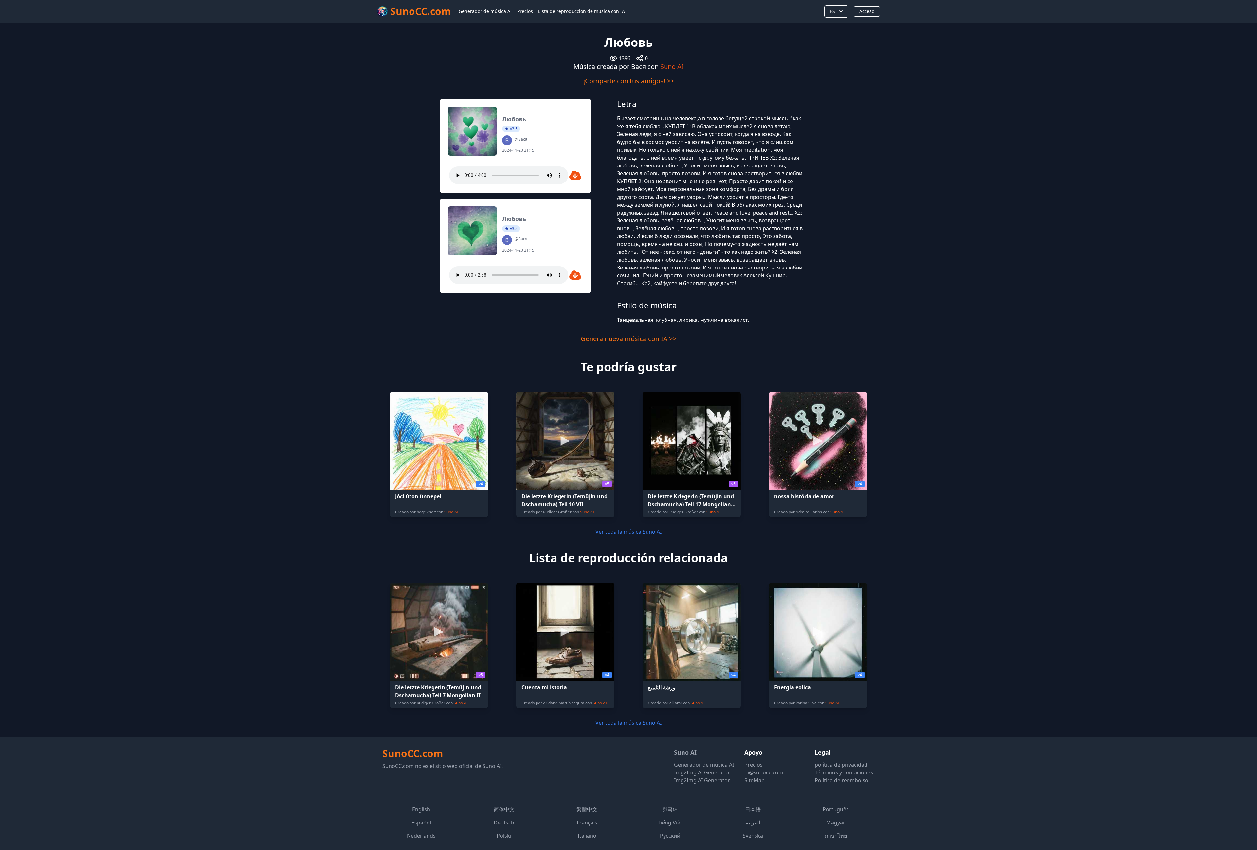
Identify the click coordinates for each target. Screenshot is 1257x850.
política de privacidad (841, 764)
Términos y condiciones (844, 772)
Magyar (835, 822)
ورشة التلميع (661, 687)
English (421, 809)
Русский (670, 835)
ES (832, 11)
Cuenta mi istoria (544, 687)
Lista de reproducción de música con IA (581, 11)
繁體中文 (586, 809)
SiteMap (754, 780)
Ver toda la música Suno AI (628, 531)
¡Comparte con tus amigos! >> (628, 81)
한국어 (670, 809)
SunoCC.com (412, 753)
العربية (753, 822)
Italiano (587, 835)
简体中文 (504, 809)
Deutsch (504, 822)
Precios (525, 11)
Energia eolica (792, 687)
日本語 (753, 809)
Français (587, 822)
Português (836, 809)
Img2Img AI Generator (702, 772)
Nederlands (421, 835)
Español (421, 822)
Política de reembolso (841, 780)
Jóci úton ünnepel (418, 496)
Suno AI (672, 66)
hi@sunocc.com (763, 772)
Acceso (866, 11)
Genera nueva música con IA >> (628, 338)
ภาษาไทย (836, 835)
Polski (504, 835)
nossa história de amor (804, 496)
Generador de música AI (485, 11)
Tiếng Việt (670, 822)
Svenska (753, 835)
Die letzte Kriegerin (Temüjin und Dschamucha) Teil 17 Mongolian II (691, 504)
